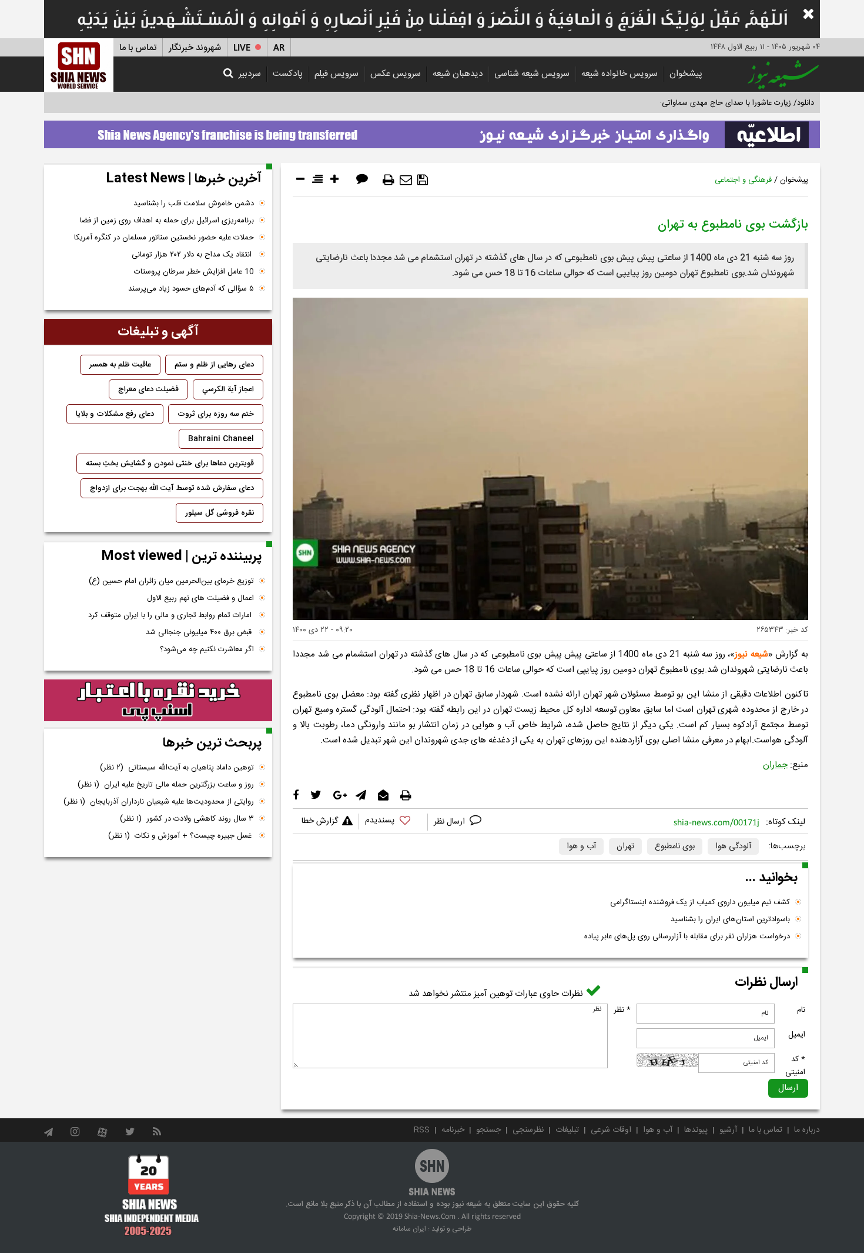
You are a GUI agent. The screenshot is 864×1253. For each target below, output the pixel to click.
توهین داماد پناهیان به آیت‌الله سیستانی (177, 767)
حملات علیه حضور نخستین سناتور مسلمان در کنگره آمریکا (164, 237)
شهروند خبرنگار (195, 48)
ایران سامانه (409, 1229)
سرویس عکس (395, 73)
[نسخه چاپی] (388, 180)
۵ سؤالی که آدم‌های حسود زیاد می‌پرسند (191, 288)
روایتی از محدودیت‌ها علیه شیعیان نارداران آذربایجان (158, 801)
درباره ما (807, 1130)
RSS (422, 1130)
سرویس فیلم (336, 73)
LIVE (241, 48)
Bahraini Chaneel (221, 438)
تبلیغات (567, 1130)
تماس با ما (137, 48)
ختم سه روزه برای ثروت (216, 414)
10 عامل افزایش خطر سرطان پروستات (194, 271)
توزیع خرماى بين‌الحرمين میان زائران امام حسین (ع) (171, 581)
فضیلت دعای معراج (148, 389)
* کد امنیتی (795, 1066)
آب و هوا (581, 846)
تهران (625, 846)
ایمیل (796, 1034)
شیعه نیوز (751, 654)
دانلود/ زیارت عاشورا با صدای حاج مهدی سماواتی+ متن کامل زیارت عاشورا (698, 102)
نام (801, 1010)
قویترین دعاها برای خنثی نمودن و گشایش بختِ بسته (170, 463)
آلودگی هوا (733, 846)
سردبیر (250, 73)
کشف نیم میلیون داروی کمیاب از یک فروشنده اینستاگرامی (700, 902)
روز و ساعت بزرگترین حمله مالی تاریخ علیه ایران (166, 784)
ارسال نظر (450, 822)
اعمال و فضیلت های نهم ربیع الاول (200, 598)
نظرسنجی (528, 1130)
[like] (393, 822)
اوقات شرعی (611, 1130)
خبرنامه (452, 1130)
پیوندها (696, 1130)
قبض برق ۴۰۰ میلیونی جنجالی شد (200, 632)
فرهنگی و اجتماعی (743, 180)
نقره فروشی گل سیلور (219, 512)
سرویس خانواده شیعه (619, 73)
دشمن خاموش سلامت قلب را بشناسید (193, 203)
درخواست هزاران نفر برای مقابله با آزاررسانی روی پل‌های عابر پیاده (687, 936)
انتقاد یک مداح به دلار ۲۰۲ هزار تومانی (193, 254)
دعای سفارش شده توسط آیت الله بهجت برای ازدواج (172, 488)
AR (278, 48)
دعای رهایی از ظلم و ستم (214, 364)
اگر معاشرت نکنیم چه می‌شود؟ (207, 649)
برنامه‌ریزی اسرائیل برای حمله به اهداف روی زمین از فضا (167, 220)
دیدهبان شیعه (458, 73)
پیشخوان (685, 73)
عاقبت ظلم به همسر (120, 364)
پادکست (288, 73)
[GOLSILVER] (158, 700)
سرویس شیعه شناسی (532, 73)
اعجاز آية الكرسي (228, 389)
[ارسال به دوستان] (406, 180)
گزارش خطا (320, 821)
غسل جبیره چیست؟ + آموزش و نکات (181, 835)
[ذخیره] (422, 180)
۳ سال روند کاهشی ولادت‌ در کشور (187, 818)
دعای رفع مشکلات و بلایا (115, 414)
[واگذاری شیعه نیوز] (432, 131)
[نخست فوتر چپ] (152, 1194)
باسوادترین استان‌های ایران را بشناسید (730, 919)
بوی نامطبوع (675, 846)
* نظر (622, 1010)
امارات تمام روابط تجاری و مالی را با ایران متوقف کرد (171, 615)
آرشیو (728, 1130)
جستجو (488, 1130)
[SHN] (78, 65)
